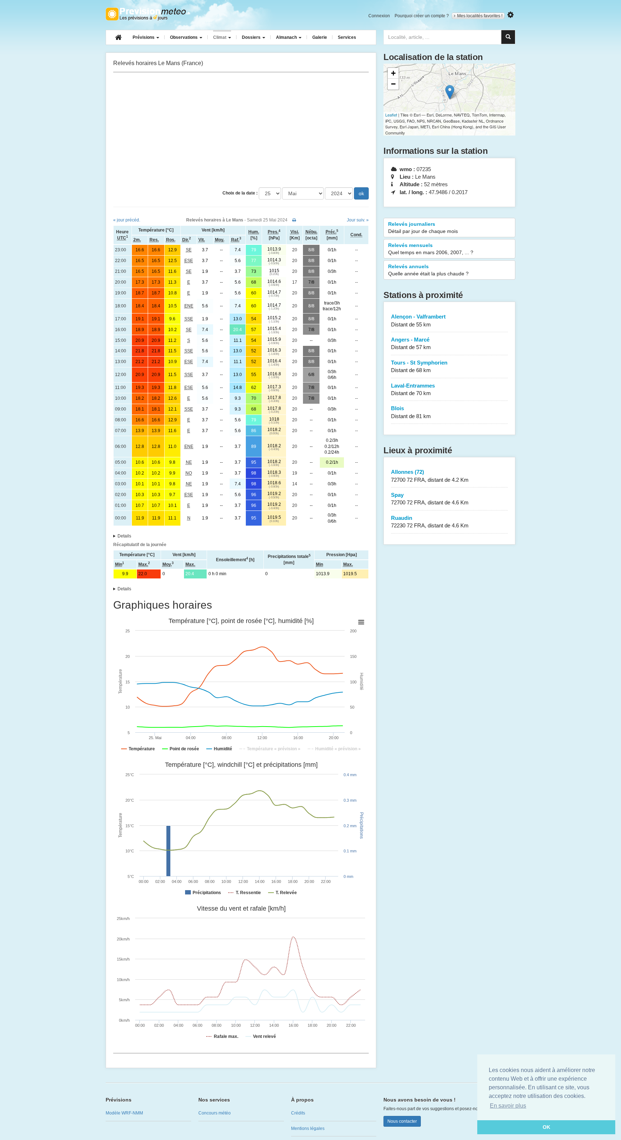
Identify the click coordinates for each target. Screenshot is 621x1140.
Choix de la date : (240, 193)
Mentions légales (308, 1128)
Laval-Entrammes (413, 389)
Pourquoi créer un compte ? (422, 16)
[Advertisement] (241, 129)
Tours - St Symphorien (419, 366)
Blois (411, 412)
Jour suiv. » (358, 220)
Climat (220, 37)
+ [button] (393, 73)
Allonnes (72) (430, 475)
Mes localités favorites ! (479, 16)
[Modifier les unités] (510, 15)
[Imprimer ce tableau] (294, 220)
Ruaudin (430, 521)
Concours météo (214, 1113)
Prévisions (144, 37)
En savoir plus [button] (508, 1106)
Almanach (287, 37)
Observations (184, 37)
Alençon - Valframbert (418, 320)
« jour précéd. (126, 220)
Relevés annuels (428, 270)
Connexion (379, 16)
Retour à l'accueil (148, 14)
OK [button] (546, 1127)
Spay (430, 498)
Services (347, 37)
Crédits (298, 1113)
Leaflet (391, 115)
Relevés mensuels (430, 248)
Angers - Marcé (411, 343)
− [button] (393, 83)
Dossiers (252, 37)
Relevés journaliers (423, 227)
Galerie (319, 37)
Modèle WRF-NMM (124, 1113)
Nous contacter (402, 1121)
